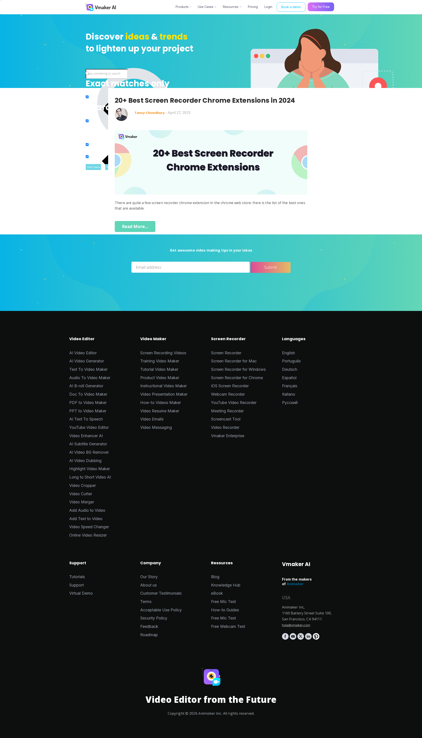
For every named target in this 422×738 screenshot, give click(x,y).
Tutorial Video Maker (159, 369)
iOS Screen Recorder (230, 386)
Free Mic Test (223, 601)
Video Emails (152, 419)
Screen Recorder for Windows (238, 369)
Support (76, 585)
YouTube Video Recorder (233, 402)
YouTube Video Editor (89, 427)
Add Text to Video (85, 518)
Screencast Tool (225, 419)
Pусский (290, 402)
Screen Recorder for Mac (234, 361)
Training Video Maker (159, 361)
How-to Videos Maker (160, 402)
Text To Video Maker (88, 369)
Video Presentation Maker (163, 394)
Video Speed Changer (89, 526)
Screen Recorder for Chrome (237, 377)
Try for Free (321, 7)
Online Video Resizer (88, 535)
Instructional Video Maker (163, 386)
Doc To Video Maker (88, 394)
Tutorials (77, 576)
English (288, 353)
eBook (217, 593)
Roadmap (149, 634)
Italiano (288, 394)
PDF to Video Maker (88, 402)
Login (268, 7)
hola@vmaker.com (296, 625)
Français (289, 386)
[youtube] (293, 638)
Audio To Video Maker (89, 377)
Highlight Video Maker (89, 468)
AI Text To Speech (86, 419)
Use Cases (205, 7)
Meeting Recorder (227, 411)
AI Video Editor (83, 353)
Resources (230, 7)
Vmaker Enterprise (227, 435)
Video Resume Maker (159, 411)
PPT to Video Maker (87, 411)
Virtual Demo (81, 593)
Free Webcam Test (228, 626)
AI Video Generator (86, 361)
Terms (145, 601)
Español (289, 377)
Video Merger (81, 502)
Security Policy (153, 618)
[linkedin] (309, 638)
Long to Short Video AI (90, 477)
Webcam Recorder (228, 394)
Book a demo (291, 7)
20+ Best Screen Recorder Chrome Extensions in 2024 (205, 100)
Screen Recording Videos (163, 353)
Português (291, 361)
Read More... (135, 226)
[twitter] (301, 638)
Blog (215, 576)
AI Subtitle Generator (88, 444)
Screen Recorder (226, 353)
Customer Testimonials (161, 593)
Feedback (149, 626)
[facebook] (286, 638)
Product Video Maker (159, 377)
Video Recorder (225, 427)
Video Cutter (80, 493)
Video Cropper (82, 485)
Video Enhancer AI (86, 435)
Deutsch (289, 369)
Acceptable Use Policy (161, 610)
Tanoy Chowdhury (150, 112)
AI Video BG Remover (89, 452)
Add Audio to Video (87, 510)
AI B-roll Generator (86, 386)
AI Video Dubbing (85, 460)
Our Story (149, 576)
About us (148, 585)
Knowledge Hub (225, 585)
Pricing (253, 7)
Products (182, 7)
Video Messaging (156, 427)
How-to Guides (225, 610)
